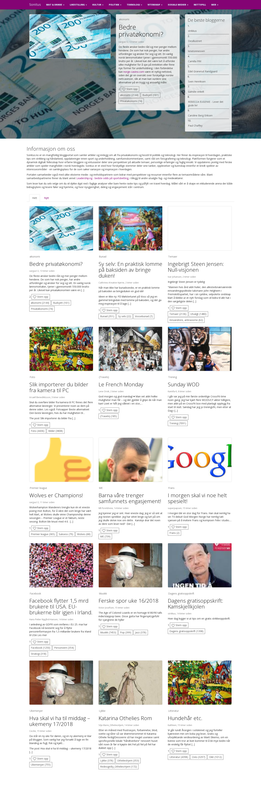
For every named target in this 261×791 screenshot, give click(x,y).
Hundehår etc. (185, 718)
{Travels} (104, 377)
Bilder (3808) (55, 431)
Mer (214, 4)
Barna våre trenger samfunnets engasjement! (130, 498)
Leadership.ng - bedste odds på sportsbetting (102, 178)
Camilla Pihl (194, 61)
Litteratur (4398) (178, 757)
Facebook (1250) (40, 647)
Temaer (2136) (177, 314)
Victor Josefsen (106, 607)
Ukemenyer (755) (41, 764)
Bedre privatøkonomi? (141, 31)
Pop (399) (125, 632)
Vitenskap (154, 4)
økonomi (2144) (129, 95)
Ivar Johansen (174, 276)
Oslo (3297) (198, 757)
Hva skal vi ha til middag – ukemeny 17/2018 (59, 721)
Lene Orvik (104, 391)
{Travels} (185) (108, 416)
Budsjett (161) (150, 95)
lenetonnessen (196, 51)
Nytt (46, 198)
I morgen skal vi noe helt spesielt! (197, 498)
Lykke (102, 710)
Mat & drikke (54, 4)
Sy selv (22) (124, 316)
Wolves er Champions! (56, 495)
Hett (34, 198)
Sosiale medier (177, 4)
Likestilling (77, 4)
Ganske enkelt (196, 91)
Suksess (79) (66, 534)
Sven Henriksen (197, 81)
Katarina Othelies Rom (125, 718)
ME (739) (105, 536)
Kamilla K (172, 391)
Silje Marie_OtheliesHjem (111, 725)
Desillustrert (195, 41)
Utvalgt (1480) (198, 314)
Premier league (38, 488)
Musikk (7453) (108, 632)
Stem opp (132, 89)
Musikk (103, 593)
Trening (172, 377)
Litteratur (173, 710)
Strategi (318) (38, 653)
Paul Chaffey (195, 125)
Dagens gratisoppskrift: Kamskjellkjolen (195, 603)
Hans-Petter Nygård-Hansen (43, 619)
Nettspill (200, 4)
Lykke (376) (106, 760)
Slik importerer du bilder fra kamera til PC (58, 387)
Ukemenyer (36, 710)
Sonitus (35, 4)
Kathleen (172, 725)
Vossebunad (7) (144, 316)
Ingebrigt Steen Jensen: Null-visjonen (196, 266)
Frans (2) (174, 533)
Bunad (102, 256)
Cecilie (32, 731)
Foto (32, 377)
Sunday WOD (183, 384)
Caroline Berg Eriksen (200, 115)
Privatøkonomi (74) (131, 101)
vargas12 (123, 41)
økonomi (124, 19)
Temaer (172, 256)
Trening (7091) (177, 423)
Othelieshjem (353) (128, 760)
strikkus (192, 31)
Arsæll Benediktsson (39, 397)
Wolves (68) (84, 534)
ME (101, 488)
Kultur (97, 4)
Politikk (114, 4)
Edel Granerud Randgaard (202, 71)
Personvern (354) (64, 647)
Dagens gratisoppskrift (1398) (186, 631)
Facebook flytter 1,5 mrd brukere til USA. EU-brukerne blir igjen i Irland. (61, 606)
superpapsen (175, 508)
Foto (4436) (37, 431)
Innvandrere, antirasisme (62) (186, 320)
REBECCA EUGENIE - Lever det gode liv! (205, 103)
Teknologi (133, 4)
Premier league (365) (43, 534)
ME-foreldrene (106, 508)
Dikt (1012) (215, 757)
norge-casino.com (133, 71)
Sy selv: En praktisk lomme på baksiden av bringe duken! (130, 269)
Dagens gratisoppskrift (181, 593)
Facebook (35, 593)
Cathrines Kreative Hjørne (111, 282)
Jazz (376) (140, 632)
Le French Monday (121, 384)
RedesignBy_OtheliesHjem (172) (118, 766)
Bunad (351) (107, 316)
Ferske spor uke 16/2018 (128, 600)
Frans (171, 488)
